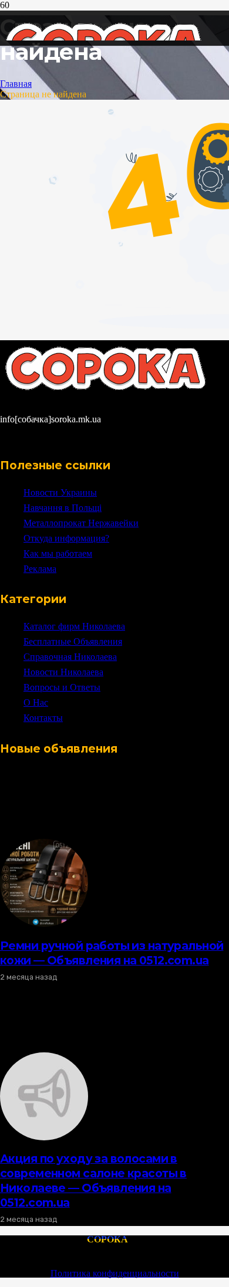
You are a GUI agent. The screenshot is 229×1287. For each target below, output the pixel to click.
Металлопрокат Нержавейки (81, 523)
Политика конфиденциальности (114, 1273)
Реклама (39, 569)
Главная (16, 84)
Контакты (43, 718)
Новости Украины (60, 492)
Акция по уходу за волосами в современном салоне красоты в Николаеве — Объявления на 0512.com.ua (93, 1180)
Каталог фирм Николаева (74, 626)
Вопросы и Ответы (61, 687)
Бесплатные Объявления (72, 641)
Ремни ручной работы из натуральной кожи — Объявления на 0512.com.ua (111, 953)
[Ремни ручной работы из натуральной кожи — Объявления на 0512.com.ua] (44, 923)
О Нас (35, 702)
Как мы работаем (57, 553)
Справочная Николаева (70, 657)
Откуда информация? (66, 538)
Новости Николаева (63, 672)
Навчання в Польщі (62, 508)
